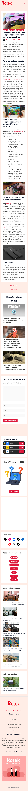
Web (14, 572)
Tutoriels (14, 579)
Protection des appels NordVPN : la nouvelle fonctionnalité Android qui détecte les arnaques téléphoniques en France (13, 343)
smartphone (9, 209)
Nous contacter (14, 722)
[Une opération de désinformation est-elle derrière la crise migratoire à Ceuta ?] (11, 657)
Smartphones (19, 30)
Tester (21, 443)
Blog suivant (14, 289)
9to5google (8, 203)
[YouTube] (9, 544)
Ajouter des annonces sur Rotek (14, 724)
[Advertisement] (14, 513)
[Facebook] (14, 539)
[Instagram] (9, 539)
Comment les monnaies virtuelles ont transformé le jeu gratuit (13, 320)
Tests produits (14, 557)
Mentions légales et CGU (14, 727)
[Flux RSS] (14, 544)
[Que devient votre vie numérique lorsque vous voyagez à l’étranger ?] (10, 611)
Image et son (14, 565)
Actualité (5, 30)
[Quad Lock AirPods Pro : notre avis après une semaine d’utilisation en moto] (11, 682)
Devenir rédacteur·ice (14, 730)
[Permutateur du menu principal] (24, 3)
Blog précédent (14, 285)
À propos (14, 719)
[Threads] (18, 539)
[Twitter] (10, 710)
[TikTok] (18, 544)
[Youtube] (13, 710)
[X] (5, 539)
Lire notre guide (14, 491)
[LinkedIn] (22, 539)
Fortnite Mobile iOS (18, 131)
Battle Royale (6, 227)
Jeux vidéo (12, 30)
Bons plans (14, 576)
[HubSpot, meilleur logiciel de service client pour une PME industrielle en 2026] (11, 626)
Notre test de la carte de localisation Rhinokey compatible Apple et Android (14, 367)
